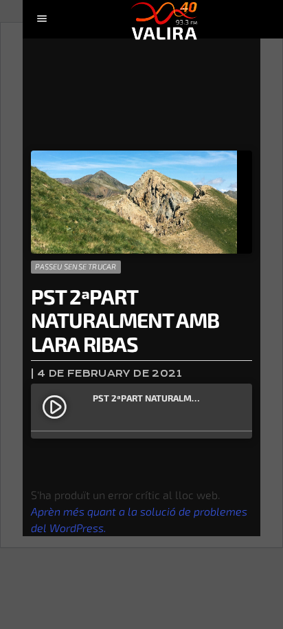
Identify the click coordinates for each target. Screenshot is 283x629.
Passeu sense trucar (75, 266)
